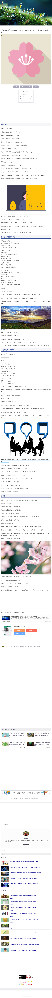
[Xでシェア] (16, 86)
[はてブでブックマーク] (23, 86)
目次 (24, 91)
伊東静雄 (22, 646)
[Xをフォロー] (26, 844)
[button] (36, 86)
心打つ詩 (23, 94)
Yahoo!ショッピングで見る (19, 633)
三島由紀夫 (17, 646)
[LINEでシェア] (29, 86)
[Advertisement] (26, 113)
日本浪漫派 (31, 646)
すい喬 (26, 838)
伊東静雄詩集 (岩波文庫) (19, 626)
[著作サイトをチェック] (24, 844)
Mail (26, 993)
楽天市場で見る (31, 630)
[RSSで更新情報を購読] (28, 844)
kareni (2, 329)
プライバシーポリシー (43, 993)
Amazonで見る (19, 630)
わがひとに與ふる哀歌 (26, 96)
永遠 (40, 646)
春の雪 (22, 100)
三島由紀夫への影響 (26, 98)
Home (9, 993)
